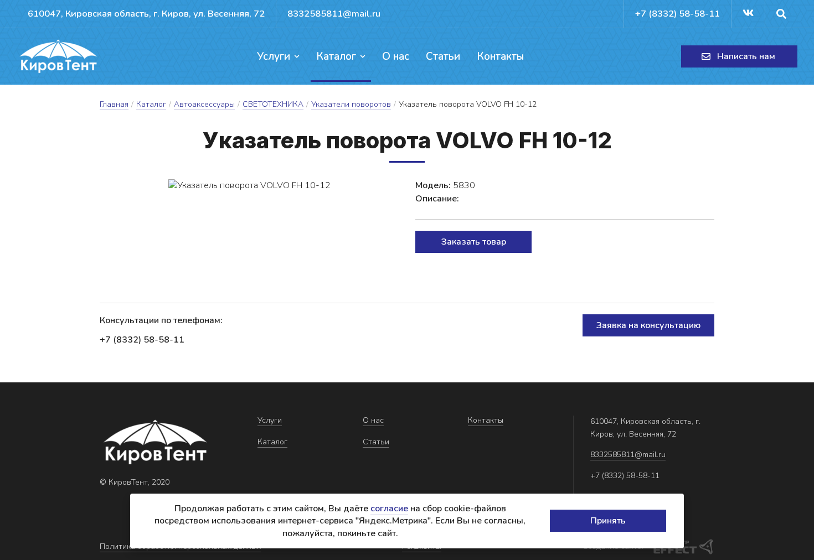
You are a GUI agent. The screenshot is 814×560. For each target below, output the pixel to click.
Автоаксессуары (204, 104)
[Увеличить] (249, 185)
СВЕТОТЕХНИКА (273, 104)
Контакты (500, 56)
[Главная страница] (58, 56)
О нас (395, 56)
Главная (114, 104)
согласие (389, 508)
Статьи (443, 56)
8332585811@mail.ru (333, 13)
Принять (608, 521)
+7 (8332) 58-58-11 (677, 13)
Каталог (336, 56)
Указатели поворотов (351, 104)
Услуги (273, 56)
